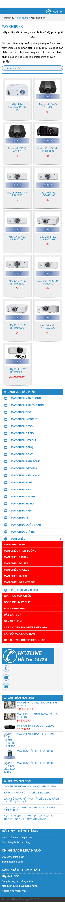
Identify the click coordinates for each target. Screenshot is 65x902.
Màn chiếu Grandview (19, 582)
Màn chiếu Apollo (16, 569)
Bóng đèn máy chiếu (18, 602)
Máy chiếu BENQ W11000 (17, 150)
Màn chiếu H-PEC (15, 576)
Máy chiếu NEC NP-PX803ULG (47, 150)
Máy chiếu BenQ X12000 (48, 105)
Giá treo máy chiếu (17, 595)
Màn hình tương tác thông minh (20, 886)
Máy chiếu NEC (10, 876)
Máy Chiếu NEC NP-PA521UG (48, 326)
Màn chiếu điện (14, 544)
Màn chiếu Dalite (16, 563)
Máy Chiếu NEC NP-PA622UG (17, 282)
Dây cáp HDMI (13, 621)
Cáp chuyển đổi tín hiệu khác (24, 640)
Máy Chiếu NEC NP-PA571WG (17, 238)
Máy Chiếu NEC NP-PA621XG (48, 238)
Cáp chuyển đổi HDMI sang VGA (25, 627)
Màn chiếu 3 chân (16, 557)
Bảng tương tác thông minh (17, 881)
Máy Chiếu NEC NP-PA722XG (48, 194)
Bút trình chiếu (15, 608)
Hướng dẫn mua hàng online (17, 837)
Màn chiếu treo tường (20, 550)
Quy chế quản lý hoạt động (16, 842)
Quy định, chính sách (13, 856)
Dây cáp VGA (12, 614)
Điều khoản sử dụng (12, 861)
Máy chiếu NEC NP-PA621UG (17, 194)
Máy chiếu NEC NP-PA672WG (47, 282)
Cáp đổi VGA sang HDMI (20, 633)
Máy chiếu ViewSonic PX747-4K (17, 107)
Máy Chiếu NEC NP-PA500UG (17, 326)
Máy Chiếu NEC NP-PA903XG (17, 370)
